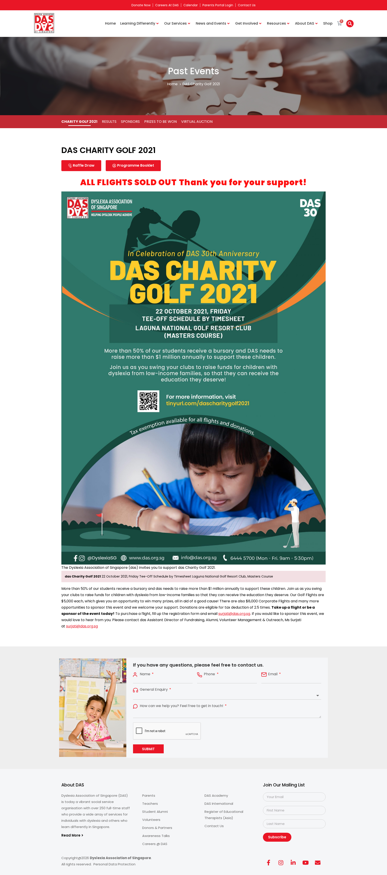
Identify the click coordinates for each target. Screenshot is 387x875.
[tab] (79, 121)
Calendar (190, 5)
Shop (328, 23)
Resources (276, 23)
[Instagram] (280, 862)
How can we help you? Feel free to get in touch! (182, 706)
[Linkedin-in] (293, 862)
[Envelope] (317, 862)
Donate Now (140, 5)
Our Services (175, 23)
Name (145, 674)
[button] (350, 23)
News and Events (211, 23)
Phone (210, 674)
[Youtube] (305, 862)
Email (273, 674)
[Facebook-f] (268, 862)
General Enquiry (154, 689)
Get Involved (246, 23)
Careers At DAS (167, 5)
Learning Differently (137, 23)
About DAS (304, 23)
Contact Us (247, 5)
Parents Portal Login (217, 5)
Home (110, 23)
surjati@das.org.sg (234, 613)
